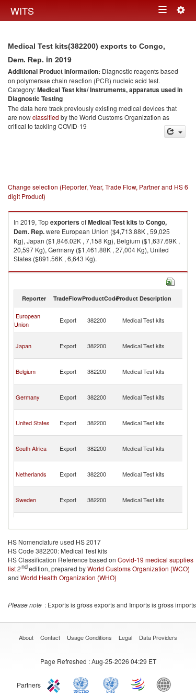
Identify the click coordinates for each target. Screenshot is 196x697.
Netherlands (31, 474)
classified (45, 117)
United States (33, 422)
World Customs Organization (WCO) (138, 568)
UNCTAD (83, 683)
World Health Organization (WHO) (68, 577)
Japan (23, 345)
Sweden (26, 499)
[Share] (175, 131)
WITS (22, 10)
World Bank (166, 683)
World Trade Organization (138, 683)
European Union (27, 320)
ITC (55, 683)
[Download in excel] (170, 280)
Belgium (26, 371)
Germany (28, 397)
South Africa (31, 448)
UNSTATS (110, 683)
